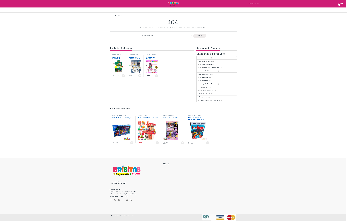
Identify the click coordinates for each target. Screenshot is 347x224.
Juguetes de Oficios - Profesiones (209, 67)
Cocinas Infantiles (142, 115)
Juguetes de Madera (205, 64)
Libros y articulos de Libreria (207, 84)
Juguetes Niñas (203, 77)
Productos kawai (204, 97)
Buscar (200, 35)
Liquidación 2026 (204, 87)
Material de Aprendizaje (206, 90)
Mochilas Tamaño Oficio (194, 115)
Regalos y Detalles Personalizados (209, 100)
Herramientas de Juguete (116, 55)
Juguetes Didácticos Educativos (208, 71)
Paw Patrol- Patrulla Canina (119, 115)
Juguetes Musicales (205, 74)
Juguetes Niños (203, 80)
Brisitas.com (115, 216)
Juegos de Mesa (204, 58)
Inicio (111, 16)
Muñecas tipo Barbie (168, 115)
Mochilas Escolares (204, 93)
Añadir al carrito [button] (123, 75)
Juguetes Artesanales (205, 61)
